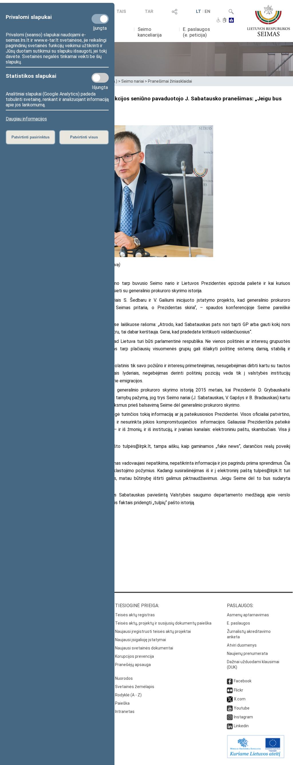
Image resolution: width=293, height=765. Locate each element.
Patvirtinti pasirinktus (30, 137)
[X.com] (230, 699)
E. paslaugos (238, 623)
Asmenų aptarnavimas (248, 615)
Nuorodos (124, 678)
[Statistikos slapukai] (100, 78)
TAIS (121, 11)
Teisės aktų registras (135, 615)
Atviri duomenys (242, 645)
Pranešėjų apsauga (133, 664)
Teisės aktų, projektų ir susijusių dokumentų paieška (163, 623)
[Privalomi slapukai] (100, 19)
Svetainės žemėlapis (134, 686)
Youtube (242, 708)
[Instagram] (230, 717)
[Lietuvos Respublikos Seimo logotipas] (268, 20)
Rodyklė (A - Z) (128, 695)
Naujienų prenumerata (247, 653)
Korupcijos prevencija (134, 656)
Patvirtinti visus (84, 137)
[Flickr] (230, 690)
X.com (240, 699)
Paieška (122, 703)
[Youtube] (230, 708)
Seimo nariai (132, 81)
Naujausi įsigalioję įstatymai (140, 639)
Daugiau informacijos (26, 119)
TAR (149, 11)
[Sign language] (224, 20)
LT (198, 11)
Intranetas (124, 711)
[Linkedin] (230, 726)
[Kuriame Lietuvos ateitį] (255, 756)
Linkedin (241, 726)
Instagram (243, 717)
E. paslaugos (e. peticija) (196, 32)
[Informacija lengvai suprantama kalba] (231, 20)
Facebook (243, 681)
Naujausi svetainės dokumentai (144, 648)
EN (207, 11)
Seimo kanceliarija (150, 32)
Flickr (238, 690)
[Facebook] (230, 681)
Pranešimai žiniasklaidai (170, 81)
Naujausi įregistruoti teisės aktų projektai (153, 631)
